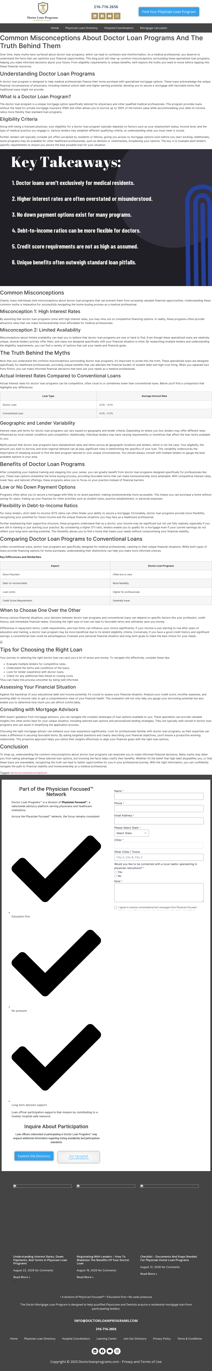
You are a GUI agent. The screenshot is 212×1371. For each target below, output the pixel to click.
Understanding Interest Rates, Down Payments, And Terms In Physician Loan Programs (40, 1260)
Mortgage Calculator (153, 28)
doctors (15, 772)
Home (55, 28)
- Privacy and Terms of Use (141, 1361)
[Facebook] (102, 16)
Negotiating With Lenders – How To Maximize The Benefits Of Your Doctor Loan (103, 1260)
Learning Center (107, 1338)
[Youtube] (109, 16)
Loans (23, 772)
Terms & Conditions (189, 1338)
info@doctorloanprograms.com (106, 1320)
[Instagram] (117, 16)
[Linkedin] (94, 16)
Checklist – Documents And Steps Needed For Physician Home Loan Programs (168, 1258)
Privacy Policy (162, 1338)
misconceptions (37, 772)
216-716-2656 (106, 6)
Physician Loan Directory (81, 28)
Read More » (21, 1277)
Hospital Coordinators (118, 28)
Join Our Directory (134, 1338)
